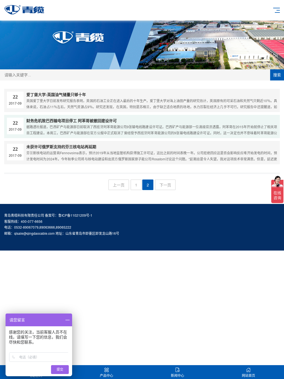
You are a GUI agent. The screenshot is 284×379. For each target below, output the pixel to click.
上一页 (119, 185)
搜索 (277, 75)
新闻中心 (177, 375)
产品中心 (106, 375)
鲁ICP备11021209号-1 (75, 215)
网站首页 (248, 375)
